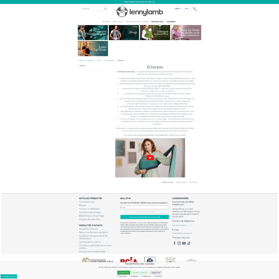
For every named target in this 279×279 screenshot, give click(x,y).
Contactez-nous (87, 201)
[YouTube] (150, 157)
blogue (184, 131)
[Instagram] (179, 243)
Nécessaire (123, 276)
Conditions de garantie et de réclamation (93, 237)
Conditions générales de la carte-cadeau (95, 246)
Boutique (106, 21)
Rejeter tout (156, 273)
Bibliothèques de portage (91, 215)
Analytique (134, 276)
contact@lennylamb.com (182, 233)
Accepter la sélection (140, 273)
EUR (186, 8)
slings (171, 128)
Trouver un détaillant (89, 208)
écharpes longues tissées (148, 128)
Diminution (193, 182)
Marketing (158, 276)
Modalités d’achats (88, 228)
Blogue (146, 21)
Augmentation (181, 182)
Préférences (146, 276)
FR (179, 8)
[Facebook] (174, 243)
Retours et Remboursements (93, 232)
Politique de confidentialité (92, 251)
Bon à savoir (118, 21)
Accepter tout (123, 273)
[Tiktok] (189, 243)
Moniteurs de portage (90, 212)
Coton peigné (109, 60)
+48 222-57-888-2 (179, 225)
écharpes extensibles (186, 128)
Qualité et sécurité (133, 21)
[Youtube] (184, 243)
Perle (99, 60)
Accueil (81, 60)
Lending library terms (89, 242)
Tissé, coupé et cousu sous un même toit (139, 2)
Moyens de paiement (89, 219)
